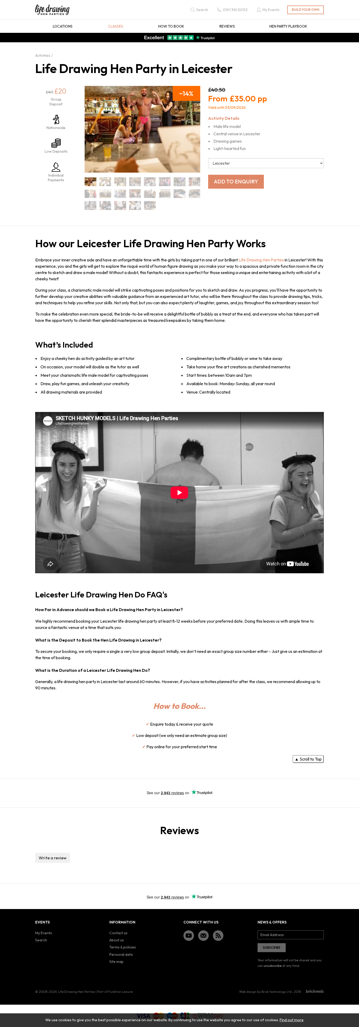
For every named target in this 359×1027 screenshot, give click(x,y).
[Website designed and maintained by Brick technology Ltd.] (315, 991)
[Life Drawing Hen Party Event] (194, 193)
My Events (43, 933)
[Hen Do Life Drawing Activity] (120, 182)
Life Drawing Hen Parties (261, 259)
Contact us (118, 933)
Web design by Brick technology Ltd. (265, 992)
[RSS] (218, 935)
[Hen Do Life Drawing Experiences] (194, 182)
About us (116, 940)
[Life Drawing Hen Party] (135, 193)
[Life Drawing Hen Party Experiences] (120, 205)
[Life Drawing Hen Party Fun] (135, 205)
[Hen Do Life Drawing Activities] (105, 182)
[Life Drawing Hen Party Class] (164, 193)
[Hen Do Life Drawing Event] (149, 182)
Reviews (227, 26)
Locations (63, 26)
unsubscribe (272, 966)
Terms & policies (122, 947)
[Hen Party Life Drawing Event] (120, 193)
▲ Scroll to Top (308, 759)
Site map (116, 961)
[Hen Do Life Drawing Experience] (179, 182)
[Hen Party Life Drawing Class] (105, 193)
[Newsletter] (203, 935)
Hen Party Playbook (288, 26)
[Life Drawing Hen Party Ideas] (149, 205)
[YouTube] (188, 935)
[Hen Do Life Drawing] (90, 182)
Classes (115, 26)
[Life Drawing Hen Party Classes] (179, 193)
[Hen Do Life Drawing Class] (135, 182)
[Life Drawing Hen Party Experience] (105, 205)
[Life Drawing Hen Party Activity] (149, 193)
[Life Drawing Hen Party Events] (90, 205)
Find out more (292, 1020)
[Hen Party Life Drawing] (90, 193)
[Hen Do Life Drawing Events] (164, 182)
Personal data (121, 954)
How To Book (171, 26)
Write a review (52, 857)
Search (41, 940)
